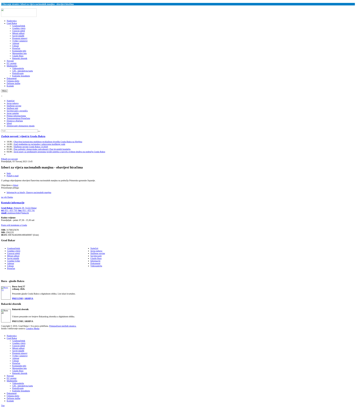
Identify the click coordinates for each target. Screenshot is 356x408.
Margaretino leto (19, 368)
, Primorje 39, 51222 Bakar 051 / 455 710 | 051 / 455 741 (19, 210)
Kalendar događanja (21, 391)
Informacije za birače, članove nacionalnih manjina (29, 192)
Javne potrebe (13, 113)
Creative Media (32, 328)
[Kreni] (39, 131)
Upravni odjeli (13, 253)
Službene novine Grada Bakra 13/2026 (31, 147)
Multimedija (12, 381)
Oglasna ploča (13, 396)
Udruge (10, 266)
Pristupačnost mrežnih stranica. (62, 326)
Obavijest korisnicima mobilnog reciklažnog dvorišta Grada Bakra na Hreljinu (48, 141)
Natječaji (10, 101)
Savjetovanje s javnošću (17, 111)
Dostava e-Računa (15, 121)
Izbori (9, 123)
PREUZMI (17, 298)
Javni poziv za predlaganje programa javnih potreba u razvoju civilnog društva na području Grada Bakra (59, 152)
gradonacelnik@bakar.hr (18, 213)
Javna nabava (12, 103)
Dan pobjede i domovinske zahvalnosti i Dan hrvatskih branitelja (42, 149)
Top (3, 405)
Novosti (10, 376)
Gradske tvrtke (13, 261)
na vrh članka (7, 197)
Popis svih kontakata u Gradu (14, 225)
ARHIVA (28, 298)
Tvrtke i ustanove (20, 356)
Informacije (95, 261)
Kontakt (10, 401)
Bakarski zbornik (19, 373)
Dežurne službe (13, 398)
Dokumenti (95, 263)
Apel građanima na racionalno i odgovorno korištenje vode (39, 144)
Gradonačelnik (13, 248)
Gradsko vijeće (13, 251)
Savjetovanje (96, 256)
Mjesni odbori (13, 256)
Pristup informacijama (16, 116)
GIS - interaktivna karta (22, 386)
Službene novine (14, 106)
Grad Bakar (12, 338)
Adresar (10, 263)
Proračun (11, 268)
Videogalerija (96, 266)
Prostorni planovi (19, 353)
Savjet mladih (13, 258)
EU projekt (11, 378)
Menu (4, 91)
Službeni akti (12, 108)
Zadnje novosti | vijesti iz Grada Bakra (23, 136)
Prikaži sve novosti (9, 159)
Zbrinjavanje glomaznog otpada (20, 126)
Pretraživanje (18, 388)
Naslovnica (12, 336)
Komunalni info (19, 366)
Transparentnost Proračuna (18, 118)
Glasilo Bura (96, 258)
